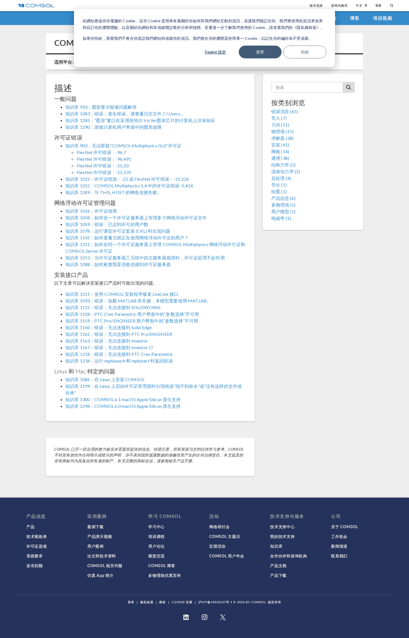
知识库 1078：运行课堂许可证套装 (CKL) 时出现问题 (118, 231)
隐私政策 (147, 602)
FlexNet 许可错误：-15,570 (104, 172)
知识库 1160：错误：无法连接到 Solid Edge (108, 327)
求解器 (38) (282, 138)
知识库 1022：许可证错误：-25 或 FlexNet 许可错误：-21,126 (127, 179)
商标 (162, 602)
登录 (378, 5)
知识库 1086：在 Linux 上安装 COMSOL (105, 379)
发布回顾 (34, 565)
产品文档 (278, 565)
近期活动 (217, 546)
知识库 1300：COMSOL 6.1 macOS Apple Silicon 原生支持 (123, 399)
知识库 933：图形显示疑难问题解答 (101, 107)
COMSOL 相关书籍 (104, 565)
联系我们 (339, 555)
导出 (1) (279, 184)
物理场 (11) (282, 131)
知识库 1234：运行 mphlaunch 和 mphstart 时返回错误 (119, 360)
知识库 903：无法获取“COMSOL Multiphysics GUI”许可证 (123, 145)
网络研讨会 (219, 526)
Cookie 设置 (182, 602)
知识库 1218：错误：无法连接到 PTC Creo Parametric (119, 354)
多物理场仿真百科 (164, 575)
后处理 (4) (281, 178)
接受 (260, 51)
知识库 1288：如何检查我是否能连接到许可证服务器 (118, 264)
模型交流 (156, 555)
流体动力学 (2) (285, 171)
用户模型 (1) (283, 211)
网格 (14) (280, 151)
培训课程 (156, 536)
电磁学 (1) (281, 218)
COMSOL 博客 (161, 565)
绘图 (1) (279, 191)
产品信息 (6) (283, 198)
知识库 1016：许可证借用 (91, 211)
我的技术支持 (282, 536)
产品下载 (278, 575)
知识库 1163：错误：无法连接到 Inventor (106, 340)
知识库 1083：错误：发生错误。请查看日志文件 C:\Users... (124, 113)
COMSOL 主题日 (224, 536)
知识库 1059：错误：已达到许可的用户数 (106, 224)
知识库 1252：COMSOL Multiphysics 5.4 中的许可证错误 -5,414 (129, 185)
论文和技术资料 (101, 555)
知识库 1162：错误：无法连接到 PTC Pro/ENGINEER (118, 334)
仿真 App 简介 (100, 575)
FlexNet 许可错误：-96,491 (104, 159)
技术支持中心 (282, 526)
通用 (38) (280, 158)
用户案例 (95, 546)
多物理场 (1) (283, 204)
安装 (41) (280, 144)
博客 (355, 18)
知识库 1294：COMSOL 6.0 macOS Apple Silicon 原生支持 (123, 406)
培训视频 (382, 18)
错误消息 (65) (284, 111)
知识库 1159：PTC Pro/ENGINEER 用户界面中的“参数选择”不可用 (131, 320)
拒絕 (305, 51)
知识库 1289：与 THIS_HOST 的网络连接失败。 (113, 192)
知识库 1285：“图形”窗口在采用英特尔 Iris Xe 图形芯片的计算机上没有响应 (140, 120)
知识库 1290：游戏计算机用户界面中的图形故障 (113, 127)
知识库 (276, 546)
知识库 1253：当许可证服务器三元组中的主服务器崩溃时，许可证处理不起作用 (145, 257)
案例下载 (95, 526)
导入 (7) (279, 118)
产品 (30, 526)
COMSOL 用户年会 (226, 555)
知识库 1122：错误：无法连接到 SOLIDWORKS (113, 307)
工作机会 (339, 536)
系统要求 (34, 555)
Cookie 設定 (215, 52)
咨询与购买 (339, 5)
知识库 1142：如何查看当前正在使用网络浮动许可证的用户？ (127, 237)
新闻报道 (339, 546)
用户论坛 (156, 546)
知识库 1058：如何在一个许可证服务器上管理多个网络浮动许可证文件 (136, 217)
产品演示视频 (99, 536)
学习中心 (156, 526)
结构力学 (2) (283, 164)
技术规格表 (36, 536)
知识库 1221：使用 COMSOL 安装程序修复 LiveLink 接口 (122, 294)
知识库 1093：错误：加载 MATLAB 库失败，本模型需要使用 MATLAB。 (138, 300)
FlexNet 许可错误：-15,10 (103, 165)
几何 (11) (280, 124)
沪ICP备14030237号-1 (215, 602)
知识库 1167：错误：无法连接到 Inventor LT (109, 347)
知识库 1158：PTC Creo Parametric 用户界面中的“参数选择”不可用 (132, 314)
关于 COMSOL (344, 526)
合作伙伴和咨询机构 (288, 555)
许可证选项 (36, 546)
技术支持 (316, 5)
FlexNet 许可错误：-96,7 (101, 152)
